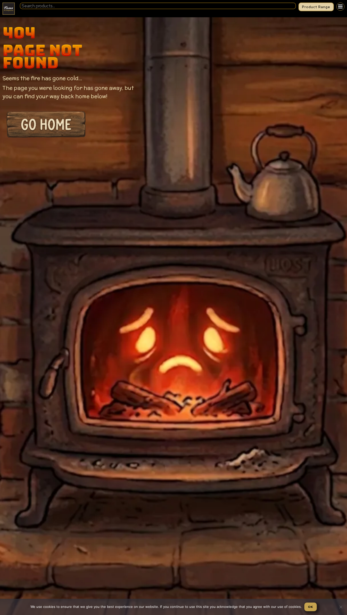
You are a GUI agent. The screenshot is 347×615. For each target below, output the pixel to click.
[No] (340, 606)
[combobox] (158, 6)
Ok (310, 607)
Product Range (316, 7)
